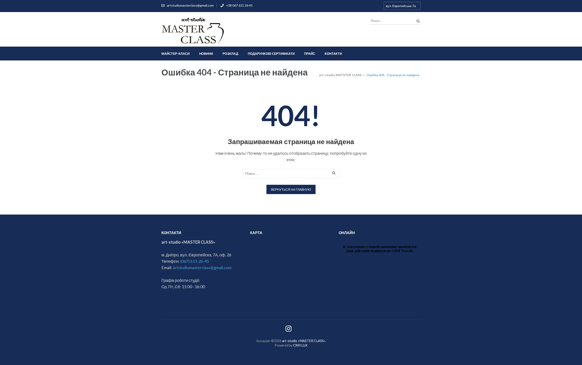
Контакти (333, 53)
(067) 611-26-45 (194, 261)
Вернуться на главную (291, 189)
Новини (206, 53)
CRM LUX (300, 345)
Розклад (230, 53)
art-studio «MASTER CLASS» (303, 341)
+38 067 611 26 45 (239, 5)
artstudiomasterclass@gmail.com (190, 5)
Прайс (309, 53)
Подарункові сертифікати (271, 53)
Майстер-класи (175, 53)
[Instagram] (288, 330)
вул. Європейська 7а (401, 6)
